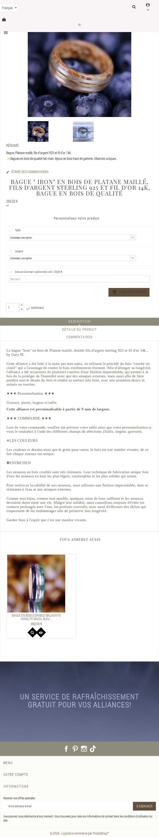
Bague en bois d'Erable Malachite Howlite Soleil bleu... (36, 617)
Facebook (66, 749)
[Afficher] (33, 632)
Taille (17, 230)
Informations (16, 786)
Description (80, 321)
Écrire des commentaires (27, 172)
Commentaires (79, 337)
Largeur (19, 251)
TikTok (93, 749)
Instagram (84, 749)
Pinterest (75, 749)
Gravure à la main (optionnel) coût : (38, 272)
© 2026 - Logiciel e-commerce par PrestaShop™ (79, 833)
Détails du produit (79, 329)
